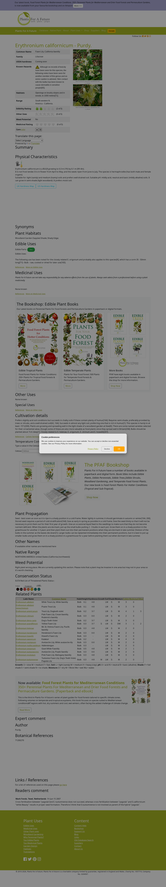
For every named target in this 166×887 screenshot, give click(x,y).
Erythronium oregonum (26, 649)
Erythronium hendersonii (26, 633)
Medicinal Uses (30, 828)
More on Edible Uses (34, 267)
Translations (29, 851)
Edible (126, 599)
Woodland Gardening (33, 834)
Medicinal (133, 599)
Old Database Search (84, 840)
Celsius (18, 451)
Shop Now (115, 386)
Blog (103, 30)
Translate (35, 143)
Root (31, 249)
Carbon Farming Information (37, 436)
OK (119, 449)
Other (140, 599)
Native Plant (55, 30)
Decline (107, 449)
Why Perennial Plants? (33, 837)
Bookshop (79, 828)
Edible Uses (28, 825)
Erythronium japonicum (26, 639)
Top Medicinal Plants (32, 843)
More (22, 386)
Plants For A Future (25, 31)
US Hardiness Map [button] (46, 186)
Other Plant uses (31, 831)
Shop (86, 30)
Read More (25, 710)
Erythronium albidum (25, 602)
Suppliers (95, 30)
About (66, 30)
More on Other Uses (34, 410)
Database (43, 30)
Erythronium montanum (26, 642)
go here (63, 784)
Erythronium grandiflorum (27, 624)
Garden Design (30, 846)
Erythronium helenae (25, 628)
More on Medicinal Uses (35, 294)
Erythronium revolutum (25, 655)
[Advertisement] (141, 90)
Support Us (79, 831)
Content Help (80, 825)
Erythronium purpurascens (27, 652)
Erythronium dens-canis (26, 621)
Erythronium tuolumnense (27, 660)
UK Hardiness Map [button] (25, 186)
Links (76, 837)
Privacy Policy (93, 449)
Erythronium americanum (27, 611)
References (19, 267)
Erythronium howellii (25, 636)
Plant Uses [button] (76, 30)
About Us (78, 849)
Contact (77, 846)
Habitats (27, 849)
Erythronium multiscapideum (28, 646)
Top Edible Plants (31, 840)
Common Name (59, 599)
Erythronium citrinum (25, 616)
